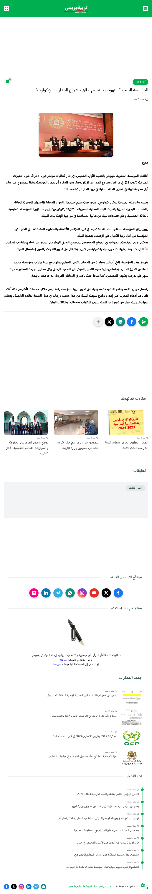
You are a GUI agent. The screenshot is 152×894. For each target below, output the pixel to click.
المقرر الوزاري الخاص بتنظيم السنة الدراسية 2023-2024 (126, 445)
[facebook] (118, 593)
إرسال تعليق (135, 488)
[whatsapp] (70, 593)
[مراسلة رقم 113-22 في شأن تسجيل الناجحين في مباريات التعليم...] (131, 757)
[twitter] (106, 593)
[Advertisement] (76, 50)
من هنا (63, 660)
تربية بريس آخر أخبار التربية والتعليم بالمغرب (91, 886)
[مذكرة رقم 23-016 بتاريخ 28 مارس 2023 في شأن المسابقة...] (131, 717)
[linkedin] (46, 593)
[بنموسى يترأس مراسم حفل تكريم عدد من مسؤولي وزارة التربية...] (76, 422)
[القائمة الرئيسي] (145, 8)
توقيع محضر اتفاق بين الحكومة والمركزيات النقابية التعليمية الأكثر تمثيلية (27, 448)
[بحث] (6, 8)
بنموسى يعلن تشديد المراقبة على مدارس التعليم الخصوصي (106, 855)
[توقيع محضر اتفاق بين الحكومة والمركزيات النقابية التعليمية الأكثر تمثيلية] (26, 422)
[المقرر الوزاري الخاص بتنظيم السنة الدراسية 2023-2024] (126, 422)
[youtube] (94, 593)
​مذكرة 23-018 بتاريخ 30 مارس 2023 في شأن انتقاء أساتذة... (84, 736)
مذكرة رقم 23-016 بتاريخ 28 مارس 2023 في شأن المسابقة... (84, 716)
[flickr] (34, 593)
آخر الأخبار (141, 82)
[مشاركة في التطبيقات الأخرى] (98, 321)
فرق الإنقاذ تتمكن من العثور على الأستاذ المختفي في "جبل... (108, 843)
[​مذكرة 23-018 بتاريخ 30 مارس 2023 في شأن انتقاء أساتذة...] (131, 737)
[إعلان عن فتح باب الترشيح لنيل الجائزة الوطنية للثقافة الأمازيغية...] (131, 696)
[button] (131, 321)
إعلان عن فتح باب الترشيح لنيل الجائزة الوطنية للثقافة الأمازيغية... (82, 695)
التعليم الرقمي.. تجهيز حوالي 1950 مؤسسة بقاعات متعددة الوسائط (102, 867)
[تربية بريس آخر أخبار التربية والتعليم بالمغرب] (76, 8)
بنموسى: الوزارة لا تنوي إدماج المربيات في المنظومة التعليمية (106, 830)
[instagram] (82, 593)
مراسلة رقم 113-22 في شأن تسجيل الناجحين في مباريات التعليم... (82, 756)
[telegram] (58, 593)
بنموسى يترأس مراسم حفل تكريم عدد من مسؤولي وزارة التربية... (77, 445)
